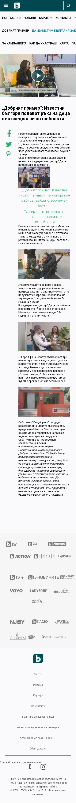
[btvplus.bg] (13, 577)
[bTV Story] (41, 556)
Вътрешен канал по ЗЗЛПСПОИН (38, 738)
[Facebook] (30, 767)
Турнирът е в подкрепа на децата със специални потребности (44, 217)
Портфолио (11, 18)
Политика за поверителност (38, 716)
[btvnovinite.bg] (38, 577)
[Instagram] (44, 767)
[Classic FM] (14, 637)
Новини (30, 18)
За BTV (38, 674)
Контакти (63, 18)
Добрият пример (15, 30)
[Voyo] (15, 591)
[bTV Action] (17, 556)
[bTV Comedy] (32, 544)
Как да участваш (43, 43)
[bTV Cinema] (56, 544)
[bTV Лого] (38, 658)
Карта (64, 43)
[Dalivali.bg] (60, 590)
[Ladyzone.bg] (37, 590)
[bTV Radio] (38, 621)
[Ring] (62, 556)
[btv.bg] (14, 544)
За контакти (38, 706)
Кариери (46, 18)
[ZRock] (29, 637)
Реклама (38, 684)
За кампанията (14, 43)
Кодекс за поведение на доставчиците (38, 727)
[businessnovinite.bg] (63, 577)
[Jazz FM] (60, 621)
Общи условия (38, 748)
